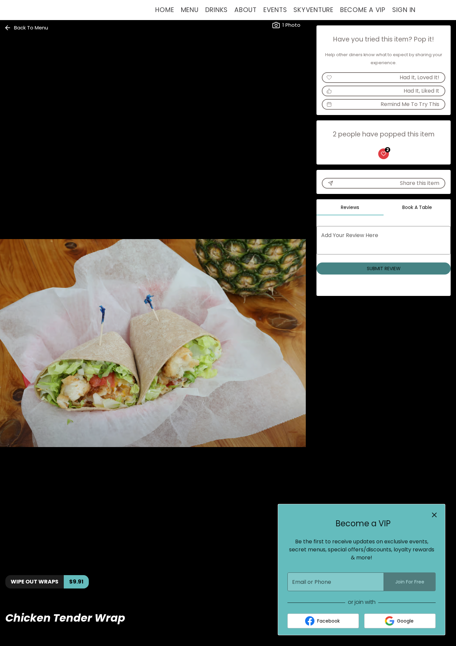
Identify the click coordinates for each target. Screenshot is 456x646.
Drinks (216, 9)
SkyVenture (313, 9)
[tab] (350, 207)
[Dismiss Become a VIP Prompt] (434, 515)
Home (164, 9)
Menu (190, 9)
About (245, 9)
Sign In (404, 9)
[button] (27, 28)
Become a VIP (363, 9)
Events (275, 9)
